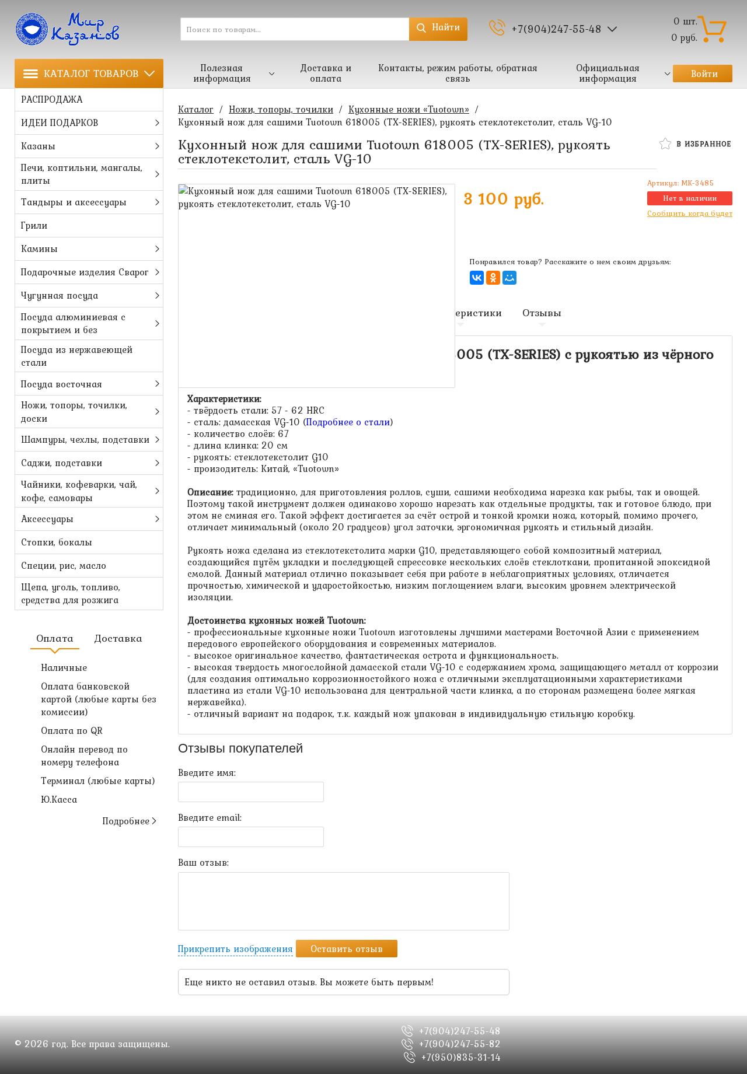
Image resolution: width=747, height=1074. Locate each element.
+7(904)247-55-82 (460, 1043)
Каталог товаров (91, 73)
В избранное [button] (702, 144)
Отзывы (541, 312)
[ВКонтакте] (477, 278)
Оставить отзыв (346, 949)
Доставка (118, 638)
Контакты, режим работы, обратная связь (457, 73)
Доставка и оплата (325, 73)
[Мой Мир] (509, 278)
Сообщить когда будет (689, 213)
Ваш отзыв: (203, 862)
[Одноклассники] (493, 278)
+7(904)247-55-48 (556, 29)
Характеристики (460, 312)
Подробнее (126, 820)
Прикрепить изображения (235, 949)
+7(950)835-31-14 (461, 1057)
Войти (704, 74)
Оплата (55, 638)
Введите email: (210, 817)
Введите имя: (207, 772)
